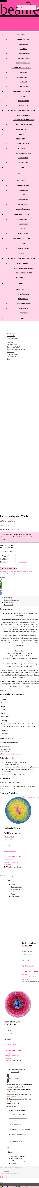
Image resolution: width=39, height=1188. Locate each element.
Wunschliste (23, 158)
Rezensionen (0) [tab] (9, 605)
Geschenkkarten (23, 53)
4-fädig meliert (23, 77)
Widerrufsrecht (15, 1072)
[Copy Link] (19, 591)
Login (21, 167)
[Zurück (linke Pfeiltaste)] (1, 1182)
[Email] (19, 589)
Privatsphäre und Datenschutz (11, 1173)
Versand (13, 894)
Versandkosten (15, 529)
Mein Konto (21, 139)
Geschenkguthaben (23, 153)
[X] (19, 587)
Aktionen (21, 34)
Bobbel (23, 96)
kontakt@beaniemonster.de (13, 754)
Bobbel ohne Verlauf (21, 68)
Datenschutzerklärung (16, 1134)
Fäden (4, 556)
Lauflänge (3, 559)
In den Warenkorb (8, 568)
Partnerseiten (14, 1163)
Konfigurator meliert (23, 124)
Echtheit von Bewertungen (19, 1161)
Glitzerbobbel (23, 86)
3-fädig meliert (23, 72)
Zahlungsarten (15, 896)
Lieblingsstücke (23, 58)
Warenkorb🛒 (11, 333)
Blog (21, 134)
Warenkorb (23, 162)
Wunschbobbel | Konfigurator (21, 110)
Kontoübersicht (23, 143)
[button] (16, 571)
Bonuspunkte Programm (18, 1156)
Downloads (21, 129)
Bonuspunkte (23, 148)
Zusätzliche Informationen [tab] (11, 600)
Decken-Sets (23, 105)
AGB (12, 891)
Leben (4, 629)
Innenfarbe (3, 562)
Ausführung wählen (13, 856)
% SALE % (23, 49)
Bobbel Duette (23, 101)
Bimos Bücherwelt (23, 63)
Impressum (6, 1171)
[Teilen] (19, 594)
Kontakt (13, 884)
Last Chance (23, 44)
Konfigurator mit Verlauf (23, 120)
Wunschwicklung (23, 115)
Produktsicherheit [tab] (9, 602)
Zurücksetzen (23, 562)
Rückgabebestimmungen (18, 1069)
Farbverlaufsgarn (21, 91)
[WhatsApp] (19, 584)
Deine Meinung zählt (17, 1158)
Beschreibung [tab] (8, 597)
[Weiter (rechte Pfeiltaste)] (2, 1182)
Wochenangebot (23, 39)
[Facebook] (19, 580)
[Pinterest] (19, 582)
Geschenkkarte (11, 356)
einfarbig (23, 82)
